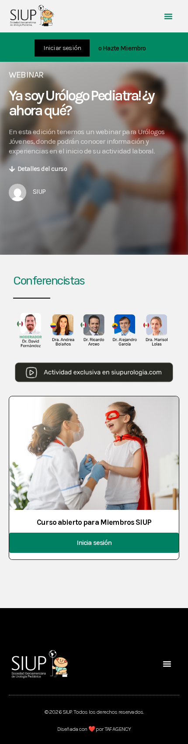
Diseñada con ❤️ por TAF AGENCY (94, 729)
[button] (168, 16)
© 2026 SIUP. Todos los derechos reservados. (94, 711)
